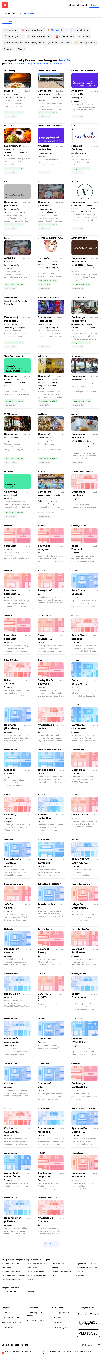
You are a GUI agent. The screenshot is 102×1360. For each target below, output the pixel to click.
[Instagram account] (7, 1345)
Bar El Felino (76, 1018)
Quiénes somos (59, 1317)
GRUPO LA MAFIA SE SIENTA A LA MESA (84, 71)
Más (20, 49)
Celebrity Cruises (78, 525)
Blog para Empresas (11, 1322)
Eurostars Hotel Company (82, 471)
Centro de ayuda (60, 1327)
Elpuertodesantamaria (13, 884)
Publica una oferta (10, 1317)
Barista (10, 49)
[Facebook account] (12, 1345)
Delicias (30, 1291)
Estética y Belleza (15, 36)
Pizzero (54, 1267)
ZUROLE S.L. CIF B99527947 (49, 884)
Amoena (74, 414)
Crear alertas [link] (64, 60)
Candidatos (7, 1327)
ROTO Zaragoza (10, 414)
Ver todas (31, 1279)
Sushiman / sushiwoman (13, 1275)
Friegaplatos (32, 1267)
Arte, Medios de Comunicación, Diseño (25, 42)
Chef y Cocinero (58, 30)
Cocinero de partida (36, 1271)
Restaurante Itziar (78, 297)
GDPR (88, 1351)
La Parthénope (10, 70)
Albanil (79, 1271)
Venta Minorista (81, 30)
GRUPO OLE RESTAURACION (50, 749)
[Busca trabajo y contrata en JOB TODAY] (5, 5)
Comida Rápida (66, 36)
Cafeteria (8, 182)
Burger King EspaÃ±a (80, 929)
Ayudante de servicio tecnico (61, 1271)
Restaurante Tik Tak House (49, 297)
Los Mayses (43, 414)
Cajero (54, 1275)
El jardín (41, 471)
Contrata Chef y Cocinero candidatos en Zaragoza (41, 63)
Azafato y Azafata (86, 42)
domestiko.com (10, 705)
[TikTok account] (3, 1345)
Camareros (12, 30)
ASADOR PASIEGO (79, 238)
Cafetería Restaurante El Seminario (48, 71)
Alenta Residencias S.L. (14, 356)
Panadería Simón (11, 297)
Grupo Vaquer (77, 182)
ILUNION (41, 974)
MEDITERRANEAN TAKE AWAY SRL (50, 238)
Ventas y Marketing (34, 30)
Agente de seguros (11, 1271)
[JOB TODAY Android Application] (94, 1313)
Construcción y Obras (41, 36)
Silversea (8, 525)
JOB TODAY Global (35, 1320)
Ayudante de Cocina (61, 42)
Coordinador (57, 1263)
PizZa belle (8, 471)
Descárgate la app (60, 1312)
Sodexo (74, 126)
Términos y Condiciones (73, 1351)
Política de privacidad (51, 1351)
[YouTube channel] (17, 1345)
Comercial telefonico (37, 1263)
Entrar (94, 5)
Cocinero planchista (36, 1275)
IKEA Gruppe (43, 1063)
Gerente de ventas (85, 1275)
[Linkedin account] (26, 1345)
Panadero (6, 1267)
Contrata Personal (78, 5)
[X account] (22, 1345)
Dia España (8, 839)
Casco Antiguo (9, 1291)
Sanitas (7, 794)
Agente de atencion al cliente (86, 1263)
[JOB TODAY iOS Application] (82, 1313)
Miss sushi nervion (12, 126)
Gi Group (42, 1018)
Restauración (77, 356)
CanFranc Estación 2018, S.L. (83, 1108)
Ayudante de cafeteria (86, 1267)
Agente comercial (10, 1263)
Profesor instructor (11, 1279)
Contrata (6, 1312)
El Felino (7, 1108)
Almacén (85, 36)
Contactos (57, 1322)
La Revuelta (43, 356)
